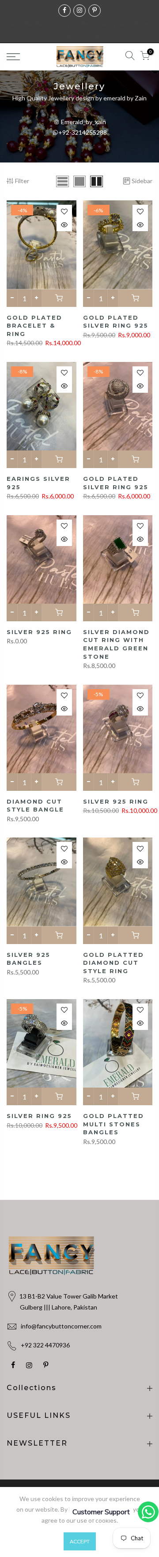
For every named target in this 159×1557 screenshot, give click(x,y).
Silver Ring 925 (39, 1115)
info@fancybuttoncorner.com (61, 1326)
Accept (80, 1541)
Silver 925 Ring (39, 631)
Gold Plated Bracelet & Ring (34, 325)
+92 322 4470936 (45, 1345)
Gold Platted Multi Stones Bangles (113, 1124)
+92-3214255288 (82, 132)
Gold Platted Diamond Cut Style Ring (113, 962)
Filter (22, 180)
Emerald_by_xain (83, 121)
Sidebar (142, 180)
